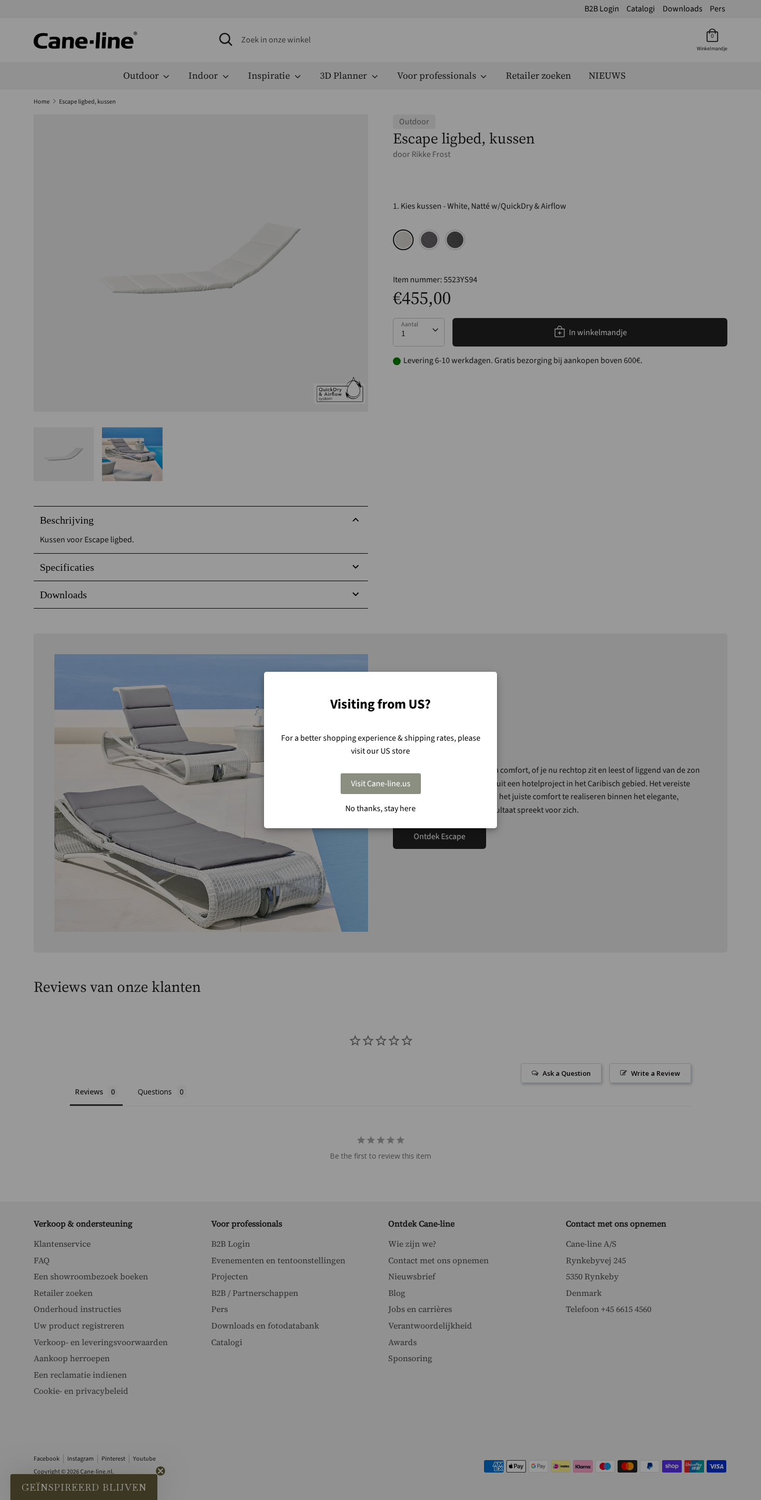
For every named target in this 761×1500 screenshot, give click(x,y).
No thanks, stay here (380, 808)
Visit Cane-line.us (381, 783)
